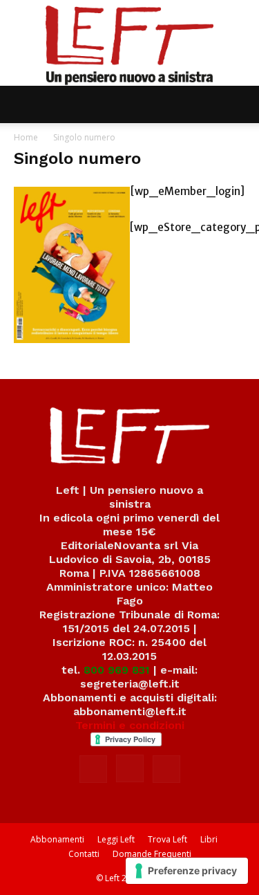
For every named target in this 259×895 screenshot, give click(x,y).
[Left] (129, 43)
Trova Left (167, 839)
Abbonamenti (57, 839)
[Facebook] (93, 769)
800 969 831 (117, 669)
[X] (166, 769)
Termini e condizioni (129, 725)
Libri (209, 839)
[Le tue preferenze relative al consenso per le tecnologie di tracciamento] (187, 871)
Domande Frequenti (152, 854)
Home (26, 137)
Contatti (83, 854)
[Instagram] (130, 768)
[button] (23, 104)
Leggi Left (116, 839)
